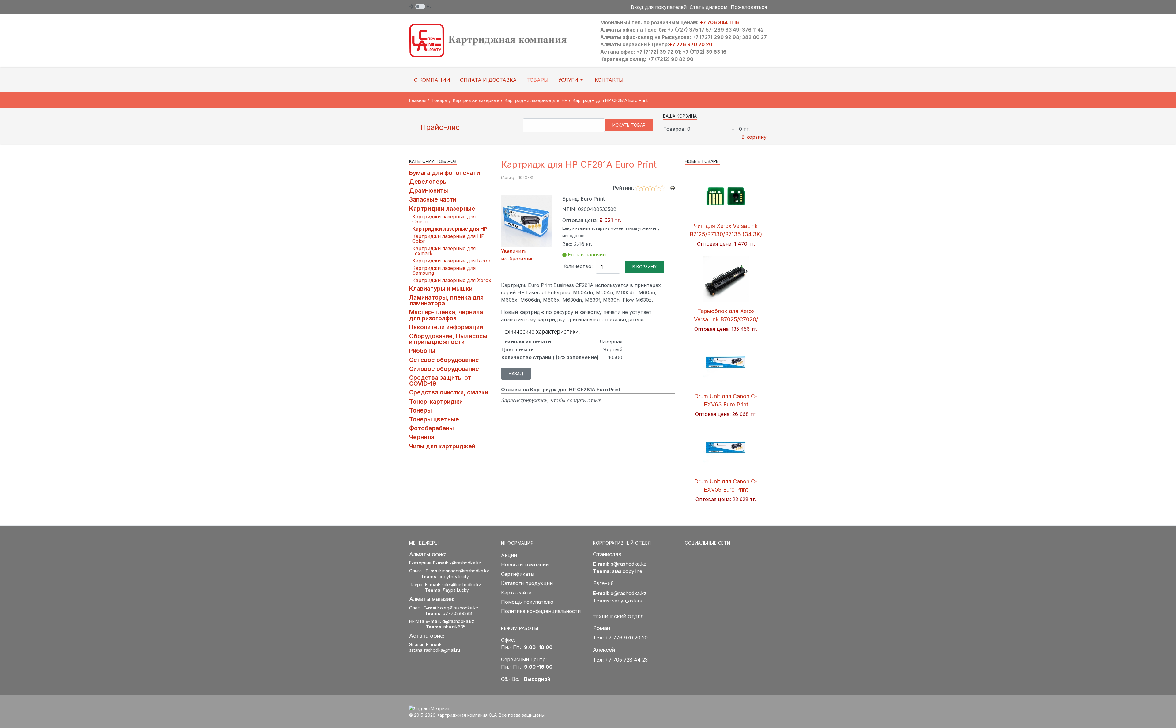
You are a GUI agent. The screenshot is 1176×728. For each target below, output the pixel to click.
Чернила (421, 437)
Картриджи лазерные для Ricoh (451, 261)
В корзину (754, 137)
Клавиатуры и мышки (441, 288)
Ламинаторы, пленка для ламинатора (446, 300)
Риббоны (422, 350)
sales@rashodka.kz (461, 584)
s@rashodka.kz (628, 564)
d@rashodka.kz (458, 621)
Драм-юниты (428, 190)
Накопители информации (446, 327)
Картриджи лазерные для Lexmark (444, 250)
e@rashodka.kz (628, 593)
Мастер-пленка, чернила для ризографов (446, 315)
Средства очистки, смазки (448, 392)
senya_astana (627, 601)
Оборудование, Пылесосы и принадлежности (448, 338)
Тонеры (420, 410)
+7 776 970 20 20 (690, 44)
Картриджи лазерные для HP (449, 229)
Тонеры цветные (434, 419)
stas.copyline (627, 571)
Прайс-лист (441, 127)
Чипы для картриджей (442, 446)
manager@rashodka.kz (465, 570)
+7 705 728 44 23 (626, 660)
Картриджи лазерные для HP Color (448, 238)
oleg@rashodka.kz (459, 607)
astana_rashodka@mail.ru (434, 650)
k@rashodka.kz (465, 562)
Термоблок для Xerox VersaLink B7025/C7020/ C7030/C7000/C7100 (726, 319)
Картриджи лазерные (442, 208)
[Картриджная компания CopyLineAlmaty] (496, 40)
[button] (571, 80)
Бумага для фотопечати (444, 172)
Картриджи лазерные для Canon (444, 218)
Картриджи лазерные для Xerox (451, 280)
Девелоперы (428, 181)
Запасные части (432, 199)
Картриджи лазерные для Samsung (444, 270)
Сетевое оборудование (444, 360)
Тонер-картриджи (436, 401)
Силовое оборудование (444, 368)
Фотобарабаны (431, 428)
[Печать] (672, 187)
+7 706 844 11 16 (719, 22)
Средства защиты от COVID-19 (440, 380)
